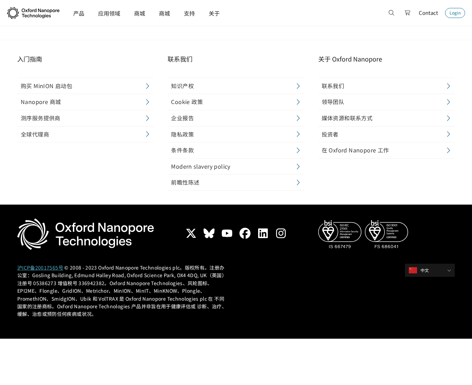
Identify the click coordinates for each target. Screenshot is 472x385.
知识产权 (182, 86)
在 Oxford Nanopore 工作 (355, 150)
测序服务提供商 (40, 118)
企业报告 (182, 118)
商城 (139, 13)
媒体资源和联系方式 (347, 118)
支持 (189, 13)
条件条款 (182, 150)
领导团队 (333, 101)
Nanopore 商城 (41, 101)
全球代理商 (35, 134)
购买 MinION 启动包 (46, 86)
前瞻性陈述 (185, 182)
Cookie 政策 (187, 101)
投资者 (330, 134)
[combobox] (432, 270)
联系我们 (333, 86)
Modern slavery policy (200, 166)
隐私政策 (182, 134)
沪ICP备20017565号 (40, 267)
